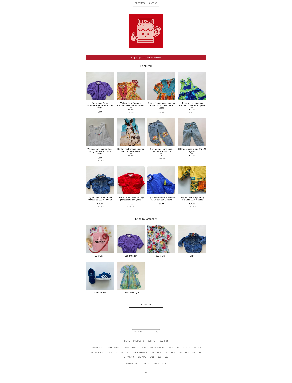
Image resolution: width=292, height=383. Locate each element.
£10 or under (113, 348)
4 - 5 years (198, 352)
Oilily (143, 348)
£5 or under (97, 348)
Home (127, 341)
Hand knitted (96, 352)
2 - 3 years (169, 352)
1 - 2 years (155, 352)
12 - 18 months (140, 352)
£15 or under (130, 348)
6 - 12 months (122, 352)
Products (140, 3)
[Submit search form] (157, 331)
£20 (159, 357)
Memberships (132, 364)
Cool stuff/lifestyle (179, 348)
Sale (152, 357)
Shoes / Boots (157, 348)
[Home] (146, 31)
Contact (151, 341)
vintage (197, 348)
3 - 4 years (184, 352)
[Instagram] (146, 373)
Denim (109, 352)
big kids (142, 357)
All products (146, 304)
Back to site (160, 364)
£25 (166, 357)
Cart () (153, 3)
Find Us (146, 364)
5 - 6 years (129, 357)
